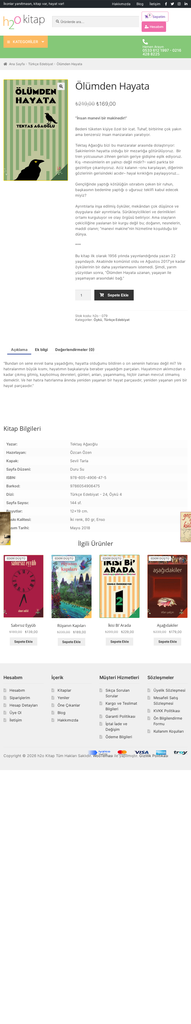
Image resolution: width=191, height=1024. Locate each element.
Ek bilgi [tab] (41, 349)
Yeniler (63, 697)
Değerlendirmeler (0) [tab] (75, 349)
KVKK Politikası (166, 710)
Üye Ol (15, 712)
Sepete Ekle (118, 295)
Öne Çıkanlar (69, 705)
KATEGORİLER (25, 41)
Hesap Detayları (24, 705)
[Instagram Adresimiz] (179, 4)
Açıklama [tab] (19, 349)
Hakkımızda (121, 4)
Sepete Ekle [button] (23, 641)
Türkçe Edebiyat (40, 64)
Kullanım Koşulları (168, 731)
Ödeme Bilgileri (119, 736)
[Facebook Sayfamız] (166, 4)
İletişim (155, 4)
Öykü (98, 320)
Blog (139, 4)
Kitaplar (64, 690)
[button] (61, 86)
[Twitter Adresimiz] (172, 4)
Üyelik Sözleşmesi (169, 690)
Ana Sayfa (17, 64)
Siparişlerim (20, 697)
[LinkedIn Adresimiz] (186, 4)
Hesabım (17, 690)
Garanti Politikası (120, 716)
